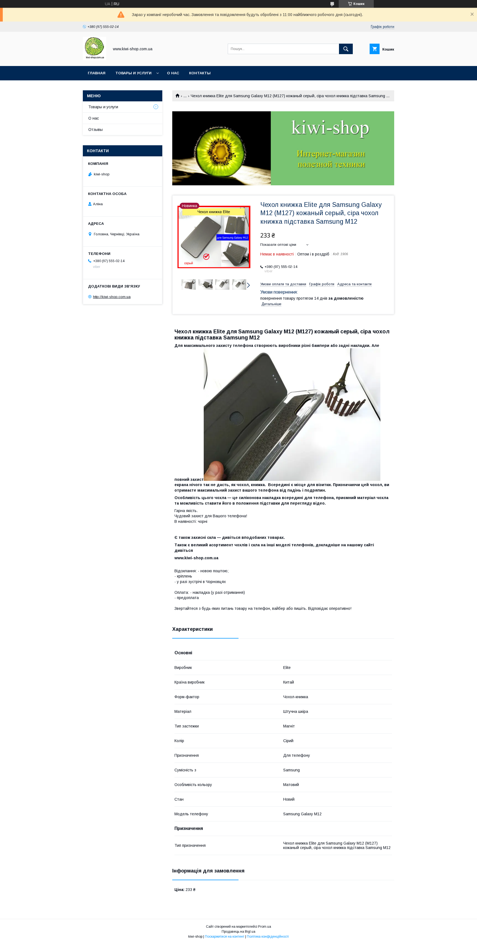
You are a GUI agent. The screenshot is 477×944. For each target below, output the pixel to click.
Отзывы (95, 129)
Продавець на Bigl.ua (238, 932)
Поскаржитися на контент (224, 936)
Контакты (200, 73)
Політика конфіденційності (268, 936)
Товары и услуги (133, 73)
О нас (173, 73)
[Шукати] (346, 49)
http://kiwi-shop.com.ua (112, 297)
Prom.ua (264, 927)
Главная (96, 73)
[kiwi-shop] (94, 59)
